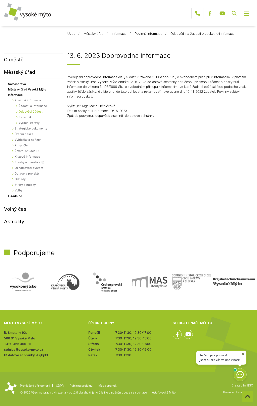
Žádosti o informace (33, 106)
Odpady (20, 179)
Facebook (210, 13)
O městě (13, 60)
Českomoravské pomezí (107, 282)
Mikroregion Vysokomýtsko (23, 282)
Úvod (71, 34)
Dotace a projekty (27, 173)
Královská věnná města (65, 282)
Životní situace (25, 151)
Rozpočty (21, 145)
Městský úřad (93, 34)
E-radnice (15, 196)
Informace (119, 34)
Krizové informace (27, 156)
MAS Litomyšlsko (149, 282)
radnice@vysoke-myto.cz (23, 349)
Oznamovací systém (29, 168)
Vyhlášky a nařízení (28, 139)
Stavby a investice (28, 162)
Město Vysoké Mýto (27, 12)
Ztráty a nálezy (25, 184)
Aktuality (14, 221)
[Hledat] (234, 13)
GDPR (60, 385)
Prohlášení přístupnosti (35, 385)
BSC (250, 385)
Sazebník (25, 117)
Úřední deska (24, 134)
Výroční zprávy (29, 122)
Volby (18, 190)
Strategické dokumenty (31, 128)
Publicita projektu (81, 385)
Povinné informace (148, 34)
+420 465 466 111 (198, 13)
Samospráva (17, 84)
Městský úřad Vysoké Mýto (27, 89)
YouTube (222, 13)
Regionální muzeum (234, 282)
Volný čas (15, 209)
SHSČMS (192, 282)
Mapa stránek (108, 385)
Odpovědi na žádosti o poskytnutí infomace (202, 34)
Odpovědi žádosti (31, 111)
